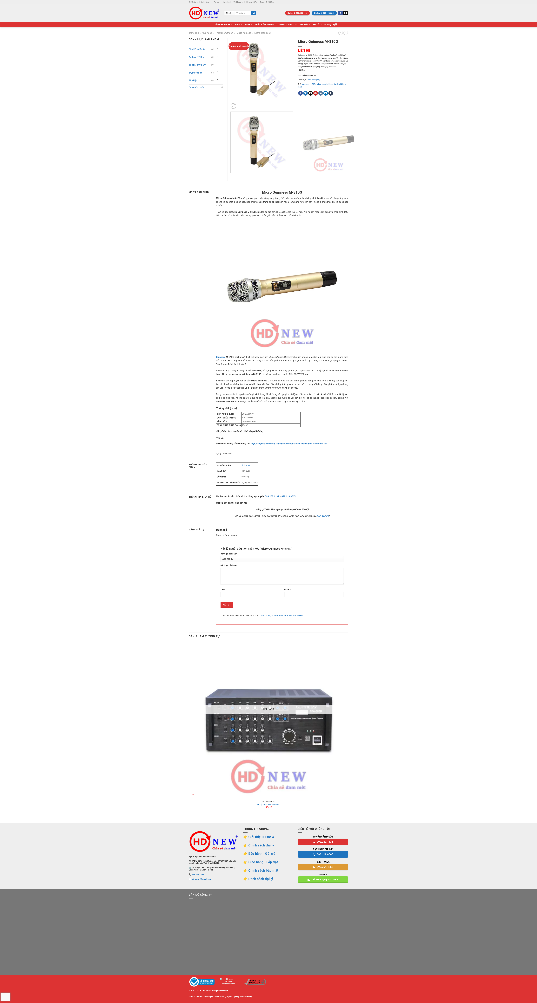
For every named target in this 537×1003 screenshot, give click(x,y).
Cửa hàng (205, 2)
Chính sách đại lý (261, 845)
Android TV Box (242, 24)
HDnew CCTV (251, 2)
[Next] (240, 104)
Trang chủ (194, 33)
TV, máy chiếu (195, 72)
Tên (223, 589)
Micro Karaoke (244, 33)
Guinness (220, 357)
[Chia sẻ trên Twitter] (305, 93)
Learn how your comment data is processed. (281, 615)
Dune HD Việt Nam (267, 2)
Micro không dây (262, 33)
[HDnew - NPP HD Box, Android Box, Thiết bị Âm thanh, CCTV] (204, 13)
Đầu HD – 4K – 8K (222, 24)
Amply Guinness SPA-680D (268, 804)
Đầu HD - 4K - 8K (197, 49)
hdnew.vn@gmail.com (201, 879)
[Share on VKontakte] (320, 93)
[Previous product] (345, 33)
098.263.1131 (272, 496)
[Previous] (231, 176)
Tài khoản (237, 2)
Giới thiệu (192, 2)
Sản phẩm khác (196, 87)
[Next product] (340, 33)
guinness (305, 84)
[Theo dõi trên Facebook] (340, 13)
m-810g (313, 84)
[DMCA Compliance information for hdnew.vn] (255, 982)
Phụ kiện (304, 24)
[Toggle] (217, 48)
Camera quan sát (286, 24)
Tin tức (216, 2)
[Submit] (253, 13)
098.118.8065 (288, 496)
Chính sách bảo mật (263, 870)
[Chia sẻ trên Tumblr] (330, 93)
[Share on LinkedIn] (325, 93)
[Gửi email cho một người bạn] (310, 93)
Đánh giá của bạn (229, 554)
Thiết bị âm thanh (264, 24)
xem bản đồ (323, 515)
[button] (330, 24)
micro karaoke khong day (326, 84)
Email (287, 589)
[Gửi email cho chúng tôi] (345, 13)
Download (226, 2)
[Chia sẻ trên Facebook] (300, 93)
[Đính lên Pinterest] (315, 93)
